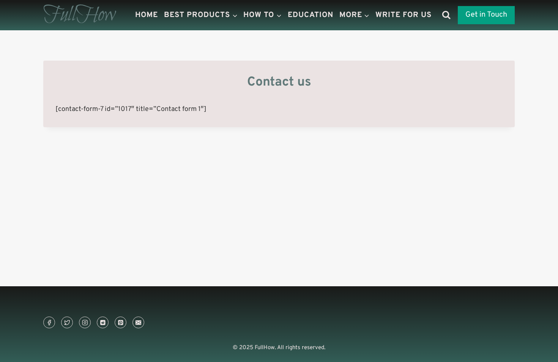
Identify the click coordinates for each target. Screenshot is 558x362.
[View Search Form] (446, 15)
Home (146, 15)
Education (310, 15)
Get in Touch (486, 15)
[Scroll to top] (538, 350)
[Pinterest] (120, 322)
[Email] (138, 322)
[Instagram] (85, 322)
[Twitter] (67, 322)
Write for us (403, 15)
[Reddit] (103, 322)
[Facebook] (49, 322)
